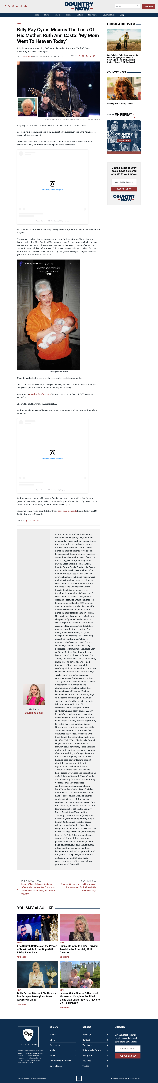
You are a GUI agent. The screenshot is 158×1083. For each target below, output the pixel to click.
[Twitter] (9, 6)
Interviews (92, 15)
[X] (83, 56)
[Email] (94, 56)
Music (57, 15)
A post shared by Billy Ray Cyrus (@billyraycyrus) (52, 221)
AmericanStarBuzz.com (40, 394)
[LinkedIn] (90, 56)
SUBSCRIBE (148, 6)
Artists (68, 15)
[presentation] (37, 927)
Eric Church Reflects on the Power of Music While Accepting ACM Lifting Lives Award (37, 949)
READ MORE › (22, 957)
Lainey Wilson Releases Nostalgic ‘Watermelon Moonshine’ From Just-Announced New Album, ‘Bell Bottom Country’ (38, 889)
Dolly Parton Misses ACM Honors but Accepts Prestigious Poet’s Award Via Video (36, 996)
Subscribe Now (124, 189)
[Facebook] (5, 6)
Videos (80, 15)
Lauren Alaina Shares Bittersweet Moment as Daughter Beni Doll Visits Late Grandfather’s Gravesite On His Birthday (80, 998)
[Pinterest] (86, 56)
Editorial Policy (135, 1078)
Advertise (114, 1078)
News (46, 15)
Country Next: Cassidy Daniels (120, 103)
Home (36, 15)
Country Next (108, 15)
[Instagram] (13, 6)
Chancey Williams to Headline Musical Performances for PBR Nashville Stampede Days (78, 887)
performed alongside (67, 511)
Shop (122, 15)
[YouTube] (17, 6)
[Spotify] (26, 6)
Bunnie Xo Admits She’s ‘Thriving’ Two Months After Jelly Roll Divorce (79, 949)
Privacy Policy (124, 1078)
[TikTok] (21, 6)
